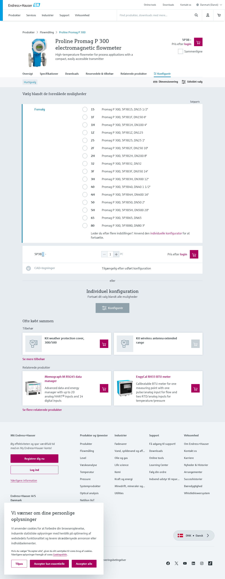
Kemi (118, 472)
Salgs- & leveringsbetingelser (108, 560)
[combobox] (211, 5)
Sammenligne (193, 51)
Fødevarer (121, 444)
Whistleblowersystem (197, 493)
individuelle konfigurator (166, 233)
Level (83, 458)
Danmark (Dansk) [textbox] (209, 4)
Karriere (189, 458)
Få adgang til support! (162, 444)
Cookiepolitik (60, 554)
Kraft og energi (124, 479)
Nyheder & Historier (196, 465)
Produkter (28, 32)
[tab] (29, 74)
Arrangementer (193, 472)
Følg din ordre (157, 472)
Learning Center (158, 465)
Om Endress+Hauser (196, 444)
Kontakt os (185, 4)
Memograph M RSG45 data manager (63, 379)
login (187, 44)
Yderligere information (24, 480)
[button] (34, 458)
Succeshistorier (193, 479)
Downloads (168, 4)
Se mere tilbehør (33, 359)
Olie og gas (121, 458)
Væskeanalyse (88, 465)
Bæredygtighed (193, 486)
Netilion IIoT (87, 500)
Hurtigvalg (30, 82)
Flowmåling (47, 32)
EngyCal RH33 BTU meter (153, 377)
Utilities (119, 493)
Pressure (85, 479)
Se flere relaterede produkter (42, 410)
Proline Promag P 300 (72, 32)
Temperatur (87, 472)
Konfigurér (115, 308)
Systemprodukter (90, 486)
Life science (121, 465)
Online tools (150, 4)
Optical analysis (89, 493)
